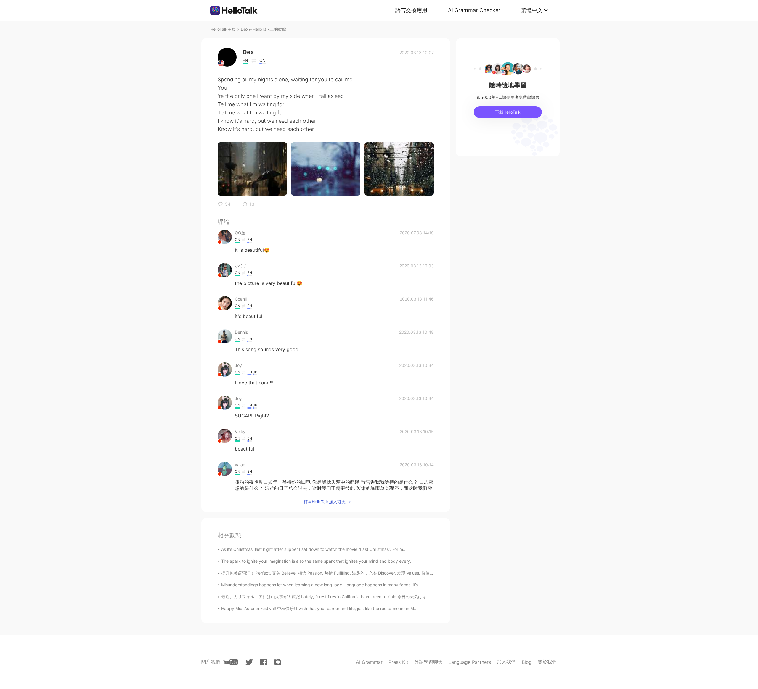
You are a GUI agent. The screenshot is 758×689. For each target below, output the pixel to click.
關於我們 (547, 662)
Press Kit (398, 662)
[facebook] (263, 662)
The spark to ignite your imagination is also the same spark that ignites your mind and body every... (317, 561)
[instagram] (277, 662)
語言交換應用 (411, 10)
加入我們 (506, 662)
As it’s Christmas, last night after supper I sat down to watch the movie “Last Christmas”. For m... (314, 549)
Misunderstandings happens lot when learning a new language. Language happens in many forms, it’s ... (322, 584)
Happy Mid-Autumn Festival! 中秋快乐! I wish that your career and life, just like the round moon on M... (319, 608)
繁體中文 (531, 10)
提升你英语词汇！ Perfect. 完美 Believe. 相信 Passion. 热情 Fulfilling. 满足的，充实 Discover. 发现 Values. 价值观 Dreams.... (338, 572)
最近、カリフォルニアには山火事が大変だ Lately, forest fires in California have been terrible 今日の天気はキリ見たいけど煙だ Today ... (349, 596)
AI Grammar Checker (474, 10)
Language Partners (470, 662)
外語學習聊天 (428, 662)
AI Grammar (369, 662)
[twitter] (249, 662)
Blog (527, 662)
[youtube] (230, 662)
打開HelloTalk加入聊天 (324, 501)
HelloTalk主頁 (223, 29)
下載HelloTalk (508, 111)
